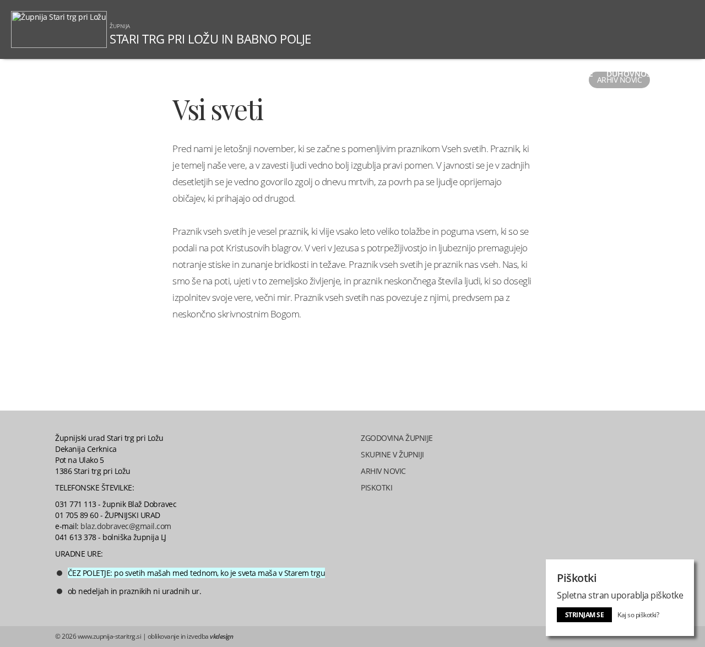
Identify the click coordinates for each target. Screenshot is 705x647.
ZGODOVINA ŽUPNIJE (397, 438)
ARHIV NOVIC (383, 471)
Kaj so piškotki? (638, 614)
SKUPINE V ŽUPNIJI (392, 454)
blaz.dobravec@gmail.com (125, 526)
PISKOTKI (376, 487)
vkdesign (221, 636)
